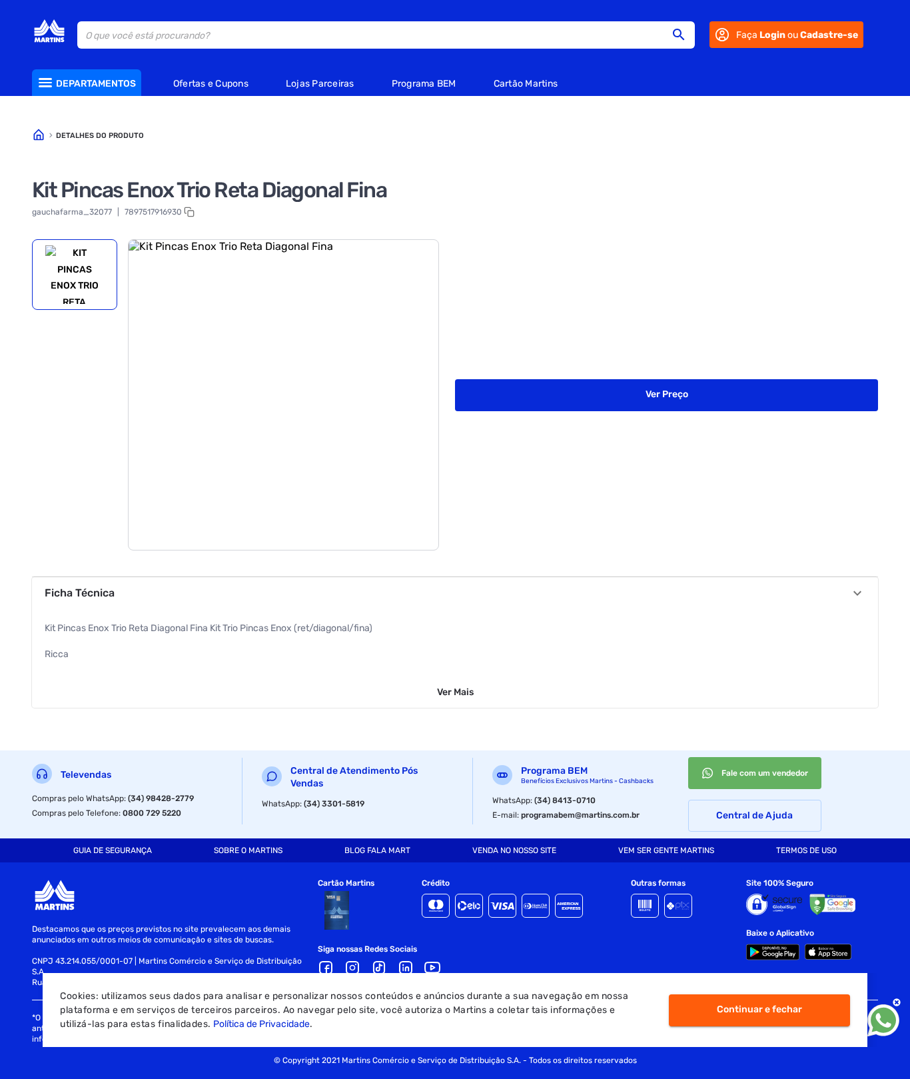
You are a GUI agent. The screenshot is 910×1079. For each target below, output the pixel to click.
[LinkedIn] (406, 968)
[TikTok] (379, 968)
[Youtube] (432, 968)
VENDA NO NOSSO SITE (514, 850)
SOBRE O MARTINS (248, 850)
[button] (683, 35)
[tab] (74, 274)
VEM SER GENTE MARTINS (666, 850)
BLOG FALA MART (377, 850)
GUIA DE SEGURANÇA (112, 850)
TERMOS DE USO (806, 850)
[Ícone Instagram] (352, 968)
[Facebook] (326, 968)
